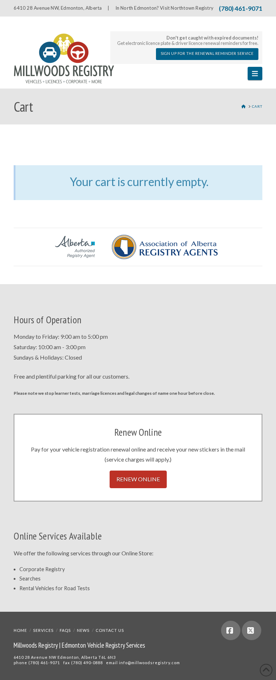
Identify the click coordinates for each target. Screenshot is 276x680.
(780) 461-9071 (240, 8)
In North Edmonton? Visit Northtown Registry (164, 8)
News (83, 630)
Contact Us (110, 630)
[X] (251, 630)
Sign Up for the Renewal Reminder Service (207, 53)
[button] (255, 73)
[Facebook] (230, 630)
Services (43, 630)
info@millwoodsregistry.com (149, 662)
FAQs (65, 630)
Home (20, 630)
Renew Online (138, 479)
